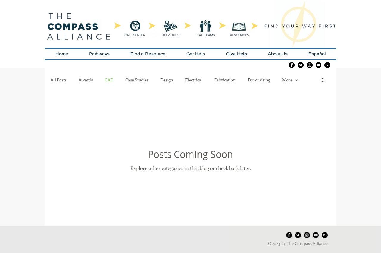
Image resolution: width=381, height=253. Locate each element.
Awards (86, 80)
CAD (109, 80)
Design (166, 80)
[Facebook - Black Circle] (292, 65)
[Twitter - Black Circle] (301, 65)
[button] (323, 81)
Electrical (193, 80)
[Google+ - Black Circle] (327, 65)
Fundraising (259, 80)
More (287, 80)
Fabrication (225, 80)
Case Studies (137, 80)
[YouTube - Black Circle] (318, 65)
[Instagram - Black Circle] (310, 65)
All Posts (59, 80)
